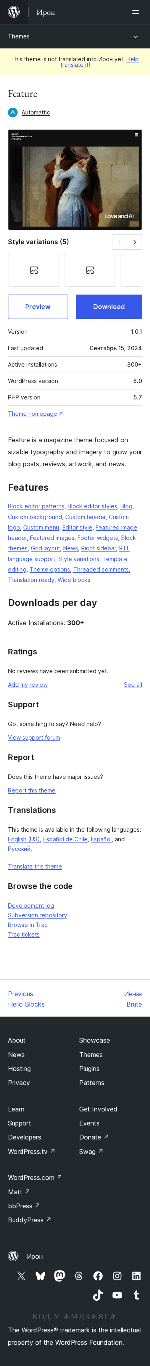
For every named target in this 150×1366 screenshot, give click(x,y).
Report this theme (32, 790)
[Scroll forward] (134, 242)
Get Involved (98, 1109)
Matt (19, 1192)
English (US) (24, 839)
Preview (37, 307)
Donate (94, 1137)
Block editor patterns (36, 506)
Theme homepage (32, 413)
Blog (126, 506)
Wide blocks (74, 579)
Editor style (77, 527)
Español (101, 839)
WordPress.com (35, 1177)
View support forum (34, 737)
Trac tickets (24, 934)
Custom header (85, 517)
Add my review (28, 684)
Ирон (35, 1256)
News (70, 548)
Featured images (52, 537)
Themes (19, 36)
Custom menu (41, 527)
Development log (31, 905)
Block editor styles (92, 506)
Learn (16, 1109)
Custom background (35, 517)
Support (19, 1123)
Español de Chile (65, 839)
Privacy (19, 1083)
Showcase (94, 1040)
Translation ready (31, 579)
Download (109, 307)
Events (89, 1123)
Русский (19, 848)
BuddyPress (30, 1220)
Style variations (78, 559)
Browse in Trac (28, 924)
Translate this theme (35, 866)
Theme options (50, 569)
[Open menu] (137, 12)
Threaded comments (101, 569)
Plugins (89, 1069)
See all (133, 684)
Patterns (91, 1083)
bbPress (24, 1206)
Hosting (19, 1069)
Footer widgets (98, 537)
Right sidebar (98, 548)
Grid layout (45, 548)
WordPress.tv (32, 1151)
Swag (91, 1151)
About (17, 1040)
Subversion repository (37, 915)
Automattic (36, 112)
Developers (24, 1137)
